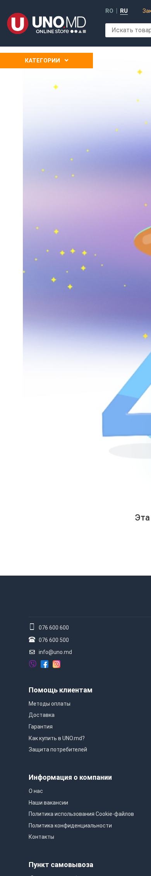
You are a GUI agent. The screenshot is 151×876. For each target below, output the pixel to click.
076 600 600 (54, 627)
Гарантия (41, 726)
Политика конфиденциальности (70, 825)
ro (109, 11)
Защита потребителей (58, 749)
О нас (36, 791)
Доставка (42, 715)
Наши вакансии (48, 803)
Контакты (41, 837)
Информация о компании (70, 777)
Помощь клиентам (61, 690)
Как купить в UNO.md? (57, 738)
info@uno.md (55, 652)
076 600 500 (54, 640)
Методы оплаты (49, 704)
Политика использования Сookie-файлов (81, 814)
